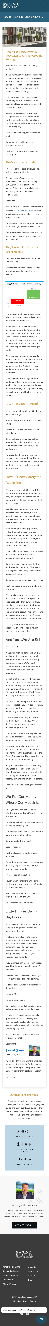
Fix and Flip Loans (10, 1275)
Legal (25, 1301)
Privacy (33, 1301)
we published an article (25, 210)
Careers (31, 1276)
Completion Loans (10, 1271)
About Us (32, 1267)
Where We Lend (9, 1284)
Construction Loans (11, 1267)
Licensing (17, 1301)
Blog (30, 1280)
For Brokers (7, 1280)
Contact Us (33, 1271)
